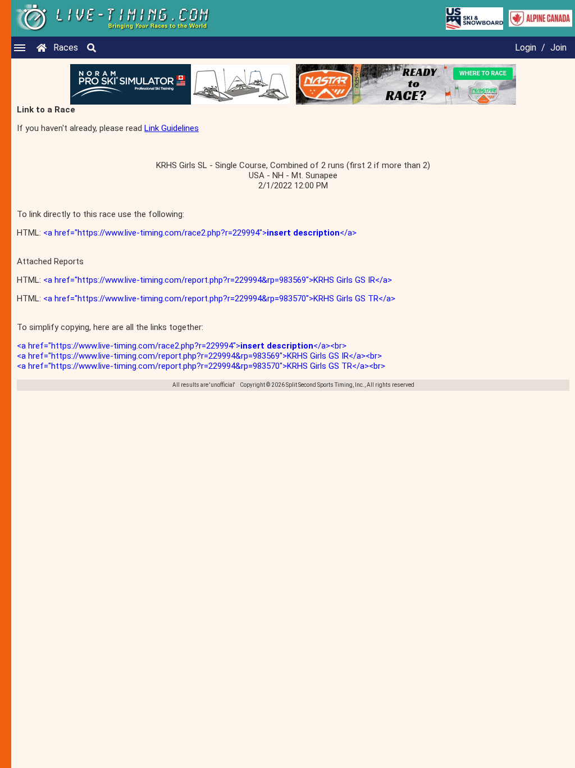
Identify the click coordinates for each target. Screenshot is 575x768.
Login (525, 47)
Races (65, 47)
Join (558, 47)
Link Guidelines (171, 128)
